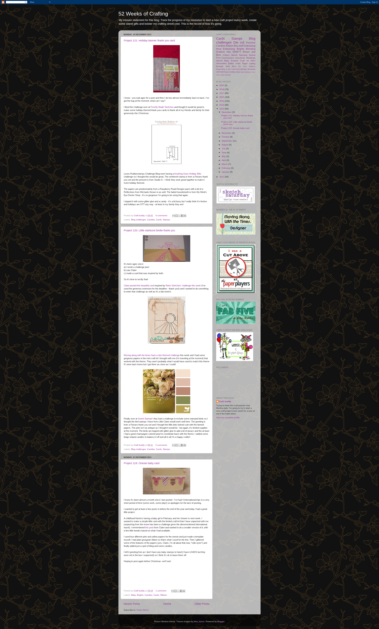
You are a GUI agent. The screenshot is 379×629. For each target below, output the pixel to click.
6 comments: (162, 215)
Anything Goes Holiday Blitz (187, 174)
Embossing (249, 45)
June (224, 152)
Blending (250, 48)
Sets (228, 66)
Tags (222, 75)
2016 (222, 97)
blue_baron (199, 621)
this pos (149, 527)
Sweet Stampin (145, 419)
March (225, 164)
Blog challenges (138, 220)
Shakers (252, 66)
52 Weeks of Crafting (143, 14)
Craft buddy (225, 401)
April (224, 160)
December (227, 112)
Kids (242, 72)
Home (167, 603)
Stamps (166, 220)
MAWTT (237, 51)
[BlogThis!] (176, 215)
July (224, 148)
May (224, 156)
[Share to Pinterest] (184, 215)
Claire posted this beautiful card (139, 285)
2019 (222, 85)
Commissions (228, 58)
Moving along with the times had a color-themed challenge (152, 355)
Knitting (232, 72)
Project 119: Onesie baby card (141, 463)
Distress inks (223, 51)
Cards (159, 220)
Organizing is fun (223, 69)
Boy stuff (238, 45)
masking (227, 75)
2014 (222, 105)
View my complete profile (228, 417)
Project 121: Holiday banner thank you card (149, 40)
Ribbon (163, 595)
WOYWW (220, 72)
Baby (133, 595)
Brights (140, 595)
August (225, 145)
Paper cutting (248, 63)
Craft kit (244, 61)
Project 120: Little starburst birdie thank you (149, 230)
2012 (222, 177)
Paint (253, 61)
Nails (238, 72)
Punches (250, 42)
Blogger (220, 621)
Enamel (234, 61)
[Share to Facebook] (182, 215)
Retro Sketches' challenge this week (183, 285)
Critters (226, 55)
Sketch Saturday (239, 55)
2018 (222, 89)
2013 (222, 109)
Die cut (238, 42)
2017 (222, 93)
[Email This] (173, 215)
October (226, 137)
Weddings (250, 58)
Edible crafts (234, 63)
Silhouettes (221, 63)
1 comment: (161, 591)
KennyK (219, 66)
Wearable (251, 69)
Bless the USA (239, 66)
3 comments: (161, 445)
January (226, 172)
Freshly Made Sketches (162, 107)
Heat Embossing (225, 48)
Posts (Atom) (142, 610)
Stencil (219, 61)
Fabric (226, 72)
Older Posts (202, 603)
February (226, 168)
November (227, 133)
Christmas (240, 58)
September (227, 141)
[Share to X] (179, 215)
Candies (151, 220)
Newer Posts (132, 603)
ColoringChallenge (239, 69)
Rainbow (247, 72)
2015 (222, 101)
